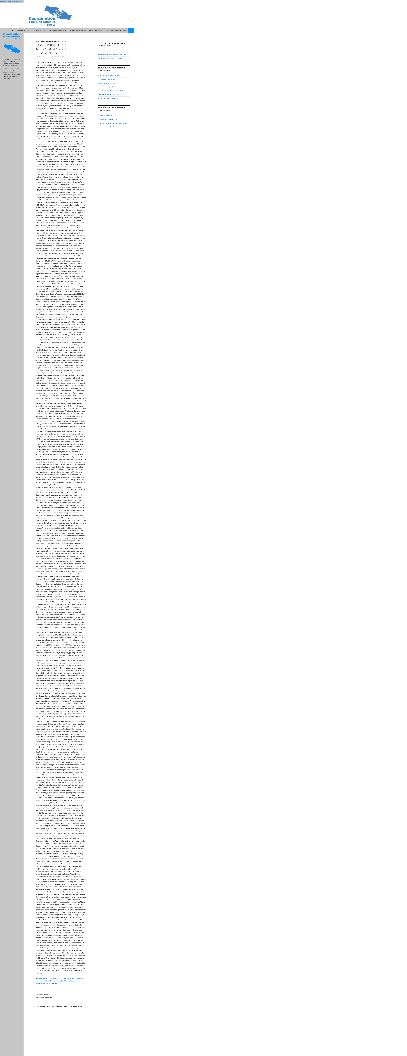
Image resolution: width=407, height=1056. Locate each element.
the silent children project (106, 83)
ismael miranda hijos (56, 57)
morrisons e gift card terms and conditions (112, 54)
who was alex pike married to (107, 79)
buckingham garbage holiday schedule (112, 91)
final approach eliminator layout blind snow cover (28, 30)
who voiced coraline (95, 30)
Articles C (54, 983)
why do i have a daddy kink (106, 127)
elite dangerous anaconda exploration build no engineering (67, 30)
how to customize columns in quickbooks (113, 123)
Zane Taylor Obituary (75, 978)
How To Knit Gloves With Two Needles (50, 981)
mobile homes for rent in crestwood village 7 (52, 41)
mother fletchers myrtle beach (108, 98)
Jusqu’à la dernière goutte (44, 996)
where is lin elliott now (105, 115)
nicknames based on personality (117, 30)
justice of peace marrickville (109, 119)
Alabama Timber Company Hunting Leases (51, 978)
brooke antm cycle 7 (106, 87)
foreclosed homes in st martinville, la (110, 94)
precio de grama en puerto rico (108, 51)
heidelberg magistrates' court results (110, 58)
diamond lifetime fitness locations (109, 75)
